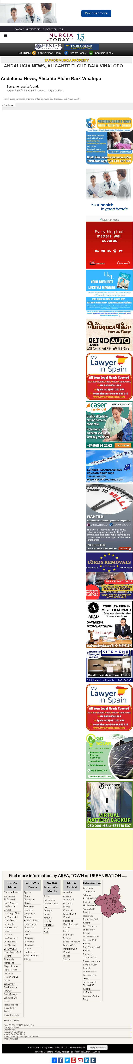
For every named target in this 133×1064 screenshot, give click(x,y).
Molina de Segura (68, 936)
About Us (79, 1052)
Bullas (46, 896)
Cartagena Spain (11, 1028)
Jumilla (47, 921)
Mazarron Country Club (90, 955)
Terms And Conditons (43, 1052)
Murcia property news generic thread (21, 1037)
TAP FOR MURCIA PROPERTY (66, 60)
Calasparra (49, 899)
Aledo (27, 895)
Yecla (46, 931)
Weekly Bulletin (11, 1039)
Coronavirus (9, 1030)
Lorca (27, 934)
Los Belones (10, 941)
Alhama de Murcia (29, 901)
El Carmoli (9, 899)
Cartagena (9, 895)
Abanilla (67, 892)
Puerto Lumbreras (29, 950)
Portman (8, 973)
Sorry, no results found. (23, 87)
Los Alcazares (11, 938)
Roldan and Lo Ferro (11, 978)
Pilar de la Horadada (9, 961)
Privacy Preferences (97, 1047)
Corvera (67, 910)
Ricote (66, 955)
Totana (27, 959)
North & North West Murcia (52, 887)
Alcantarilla (69, 899)
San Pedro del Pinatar (11, 989)
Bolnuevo (29, 906)
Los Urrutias (10, 948)
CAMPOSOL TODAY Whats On (19, 1025)
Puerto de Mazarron (29, 943)
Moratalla (48, 924)
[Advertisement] (109, 850)
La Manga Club (11, 913)
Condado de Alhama (30, 915)
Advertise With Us (92, 1052)
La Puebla (9, 923)
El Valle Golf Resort (69, 915)
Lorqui (66, 931)
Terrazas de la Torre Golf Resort (11, 1008)
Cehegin (47, 910)
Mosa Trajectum (71, 941)
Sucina (66, 959)
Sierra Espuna (31, 955)
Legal (70, 1052)
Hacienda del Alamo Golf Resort (30, 927)
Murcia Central (72, 885)
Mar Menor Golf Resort (12, 954)
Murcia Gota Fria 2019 (14, 1034)
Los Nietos (9, 945)
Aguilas (27, 892)
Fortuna (47, 917)
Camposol (29, 909)
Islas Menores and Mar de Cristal (11, 906)
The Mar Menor (12, 885)
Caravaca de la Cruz (50, 905)
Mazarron (29, 938)
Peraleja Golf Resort (70, 950)
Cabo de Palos (11, 892)
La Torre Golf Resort (11, 929)
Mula (46, 928)
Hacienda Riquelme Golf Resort (70, 924)
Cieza (46, 914)
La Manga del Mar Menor (11, 918)
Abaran (67, 895)
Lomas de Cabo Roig (91, 997)
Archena (67, 903)
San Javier (9, 983)
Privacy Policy (60, 1052)
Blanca (66, 906)
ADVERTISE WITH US (35, 29)
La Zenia (87, 992)
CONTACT (19, 29)
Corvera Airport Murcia (14, 1032)
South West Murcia (32, 885)
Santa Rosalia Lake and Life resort (11, 998)
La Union (8, 934)
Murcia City (69, 945)
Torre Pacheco (11, 1015)
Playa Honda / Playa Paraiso (11, 968)
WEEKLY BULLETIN (54, 29)
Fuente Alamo (31, 920)
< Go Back (7, 105)
